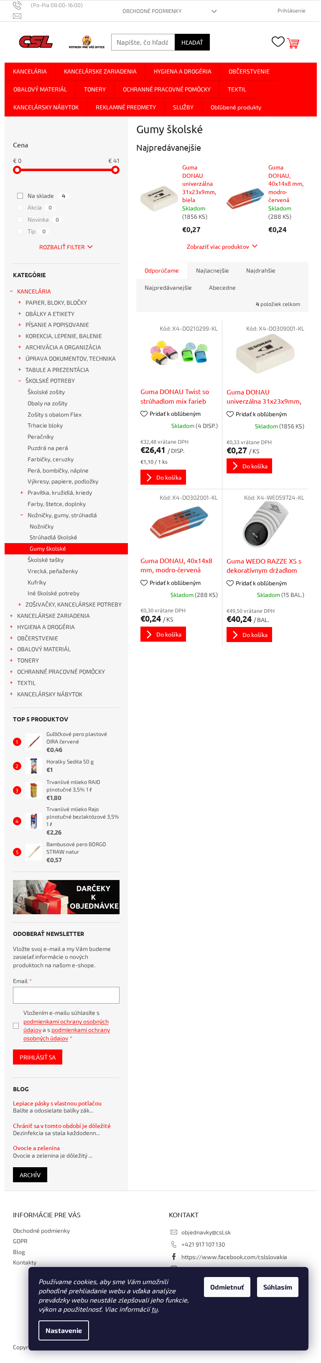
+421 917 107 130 (203, 1244)
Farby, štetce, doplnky (57, 503)
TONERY (28, 660)
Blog (19, 1251)
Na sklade (46, 195)
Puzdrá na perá (48, 447)
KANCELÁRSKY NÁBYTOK (49, 694)
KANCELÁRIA (34, 291)
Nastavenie (64, 1330)
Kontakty (24, 1262)
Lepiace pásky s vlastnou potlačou (57, 1103)
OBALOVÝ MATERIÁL (44, 648)
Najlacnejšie (212, 270)
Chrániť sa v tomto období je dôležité (62, 1126)
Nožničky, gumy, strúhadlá (62, 514)
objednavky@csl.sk (206, 1232)
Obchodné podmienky (151, 11)
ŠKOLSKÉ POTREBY (50, 380)
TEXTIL (26, 682)
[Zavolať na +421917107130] (52, 5)
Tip (37, 231)
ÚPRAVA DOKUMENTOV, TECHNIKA (70, 358)
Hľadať (192, 42)
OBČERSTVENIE (37, 638)
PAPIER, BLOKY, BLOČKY (56, 302)
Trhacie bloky (45, 425)
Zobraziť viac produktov (218, 246)
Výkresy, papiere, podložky (63, 481)
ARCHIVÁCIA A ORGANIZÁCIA (63, 347)
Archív (30, 1174)
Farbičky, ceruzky (51, 459)
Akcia (40, 207)
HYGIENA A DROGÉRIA (46, 626)
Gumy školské (48, 548)
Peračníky (41, 436)
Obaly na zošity (47, 403)
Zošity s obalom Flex (55, 414)
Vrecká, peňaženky (53, 570)
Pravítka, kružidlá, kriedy (60, 492)
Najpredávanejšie (168, 287)
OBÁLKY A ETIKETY (49, 313)
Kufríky (37, 582)
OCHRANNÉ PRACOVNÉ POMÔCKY (61, 671)
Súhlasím (277, 1287)
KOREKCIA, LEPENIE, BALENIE (63, 335)
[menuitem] (30, 71)
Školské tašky (46, 559)
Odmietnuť (227, 1287)
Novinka (43, 219)
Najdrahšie (260, 270)
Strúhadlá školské (53, 537)
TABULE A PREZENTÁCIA (57, 369)
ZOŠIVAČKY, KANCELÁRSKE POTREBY (73, 604)
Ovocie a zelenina (36, 1148)
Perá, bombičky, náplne (58, 470)
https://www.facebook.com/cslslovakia (234, 1256)
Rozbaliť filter (62, 246)
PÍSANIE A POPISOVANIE (57, 324)
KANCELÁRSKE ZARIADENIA (53, 615)
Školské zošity (46, 391)
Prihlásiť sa (38, 1057)
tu (154, 1309)
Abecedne (222, 287)
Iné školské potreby (53, 593)
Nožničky (42, 526)
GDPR (20, 1240)
